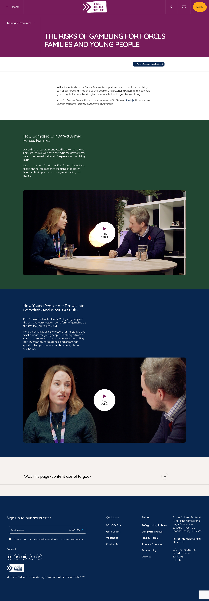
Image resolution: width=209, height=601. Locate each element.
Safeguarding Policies (154, 525)
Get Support (113, 531)
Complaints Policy (152, 531)
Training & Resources (19, 23)
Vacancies (112, 537)
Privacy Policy (150, 537)
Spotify (129, 100)
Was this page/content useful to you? (57, 476)
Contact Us (112, 544)
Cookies (146, 556)
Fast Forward (31, 319)
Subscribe (74, 529)
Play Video (104, 235)
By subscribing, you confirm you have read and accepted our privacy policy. (48, 539)
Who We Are (113, 525)
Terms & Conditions (153, 544)
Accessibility (149, 550)
